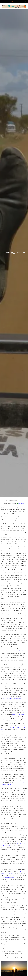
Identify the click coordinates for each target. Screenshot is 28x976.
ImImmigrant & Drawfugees (18, 651)
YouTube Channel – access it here (12, 698)
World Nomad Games (18, 714)
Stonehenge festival (8, 877)
